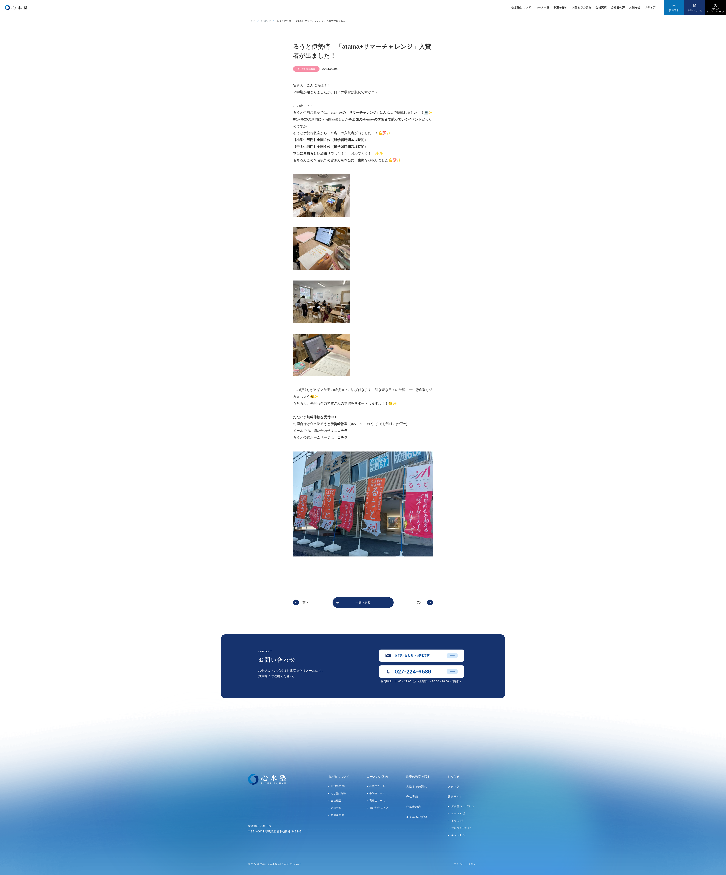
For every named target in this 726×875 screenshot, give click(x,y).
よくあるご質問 (416, 816)
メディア (650, 7)
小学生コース (377, 786)
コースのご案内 (377, 776)
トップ (251, 20)
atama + (456, 813)
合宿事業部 (337, 815)
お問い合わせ (695, 10)
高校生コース (377, 800)
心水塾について (338, 776)
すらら (455, 820)
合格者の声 (618, 7)
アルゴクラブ (459, 828)
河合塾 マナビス (460, 806)
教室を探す (561, 7)
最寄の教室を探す (418, 776)
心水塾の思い (339, 786)
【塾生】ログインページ (715, 10)
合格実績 (601, 7)
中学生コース (377, 793)
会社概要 (336, 800)
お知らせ (634, 7)
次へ (420, 602)
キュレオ (456, 835)
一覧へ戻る (363, 602)
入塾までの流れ (581, 7)
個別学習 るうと (379, 807)
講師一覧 (336, 807)
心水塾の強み (339, 793)
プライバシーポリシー (466, 864)
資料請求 (674, 10)
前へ (305, 602)
